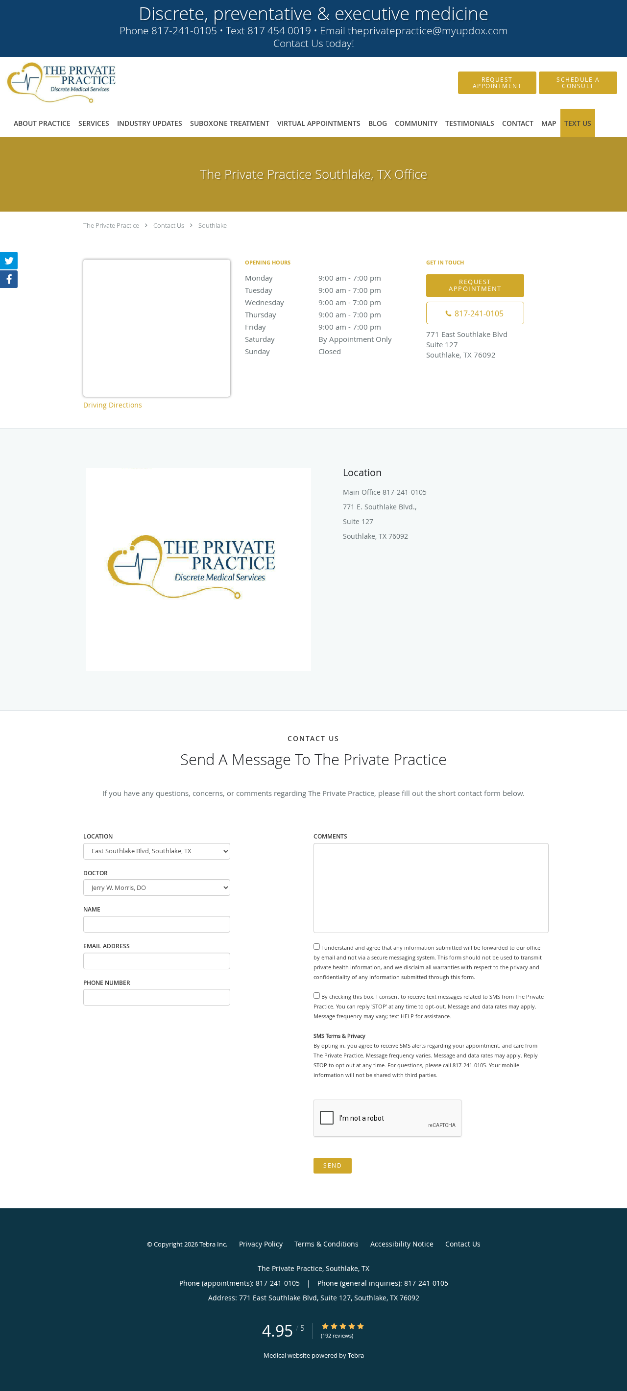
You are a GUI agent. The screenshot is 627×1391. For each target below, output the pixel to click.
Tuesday (313, 290)
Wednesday (313, 302)
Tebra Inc (212, 1244)
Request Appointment (475, 284)
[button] (497, 83)
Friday (313, 327)
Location (98, 836)
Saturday (318, 339)
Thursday (313, 314)
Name (91, 909)
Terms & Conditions (326, 1243)
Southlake (212, 225)
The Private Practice (111, 225)
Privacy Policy (261, 1243)
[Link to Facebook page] (9, 279)
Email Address (106, 946)
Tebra (356, 1355)
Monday (313, 278)
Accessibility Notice (402, 1243)
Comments (330, 836)
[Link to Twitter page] (9, 260)
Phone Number (106, 983)
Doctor (95, 873)
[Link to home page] (46, 82)
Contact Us (168, 225)
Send (332, 1165)
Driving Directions (112, 404)
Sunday (293, 351)
